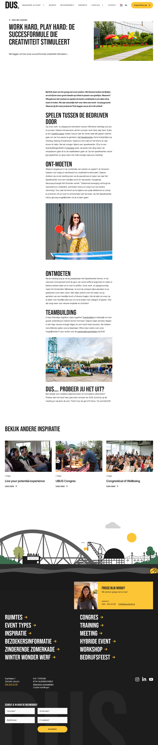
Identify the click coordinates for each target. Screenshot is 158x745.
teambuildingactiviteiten (87, 331)
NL (126, 5)
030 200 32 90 (11, 684)
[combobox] (123, 5)
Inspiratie (82, 5)
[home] (12, 5)
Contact (112, 5)
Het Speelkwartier (85, 137)
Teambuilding (88, 317)
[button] (33, 5)
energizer (70, 148)
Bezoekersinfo (67, 5)
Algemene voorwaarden (43, 684)
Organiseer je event (31, 5)
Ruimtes (52, 5)
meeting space (57, 133)
